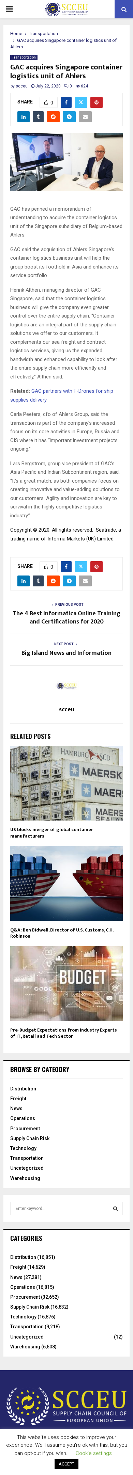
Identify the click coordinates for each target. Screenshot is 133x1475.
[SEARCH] (115, 1208)
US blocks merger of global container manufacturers (51, 833)
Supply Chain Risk (29, 1138)
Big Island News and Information (66, 653)
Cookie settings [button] (94, 1453)
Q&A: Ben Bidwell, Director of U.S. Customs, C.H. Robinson (61, 933)
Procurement (25, 1128)
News (16, 1108)
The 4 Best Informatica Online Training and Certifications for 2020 (66, 618)
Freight (18, 1098)
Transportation (24, 57)
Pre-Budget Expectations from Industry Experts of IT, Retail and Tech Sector (63, 1033)
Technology (23, 1148)
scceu (22, 86)
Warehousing (25, 1178)
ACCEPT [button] (66, 1463)
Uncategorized (27, 1168)
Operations (22, 1118)
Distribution (23, 1088)
